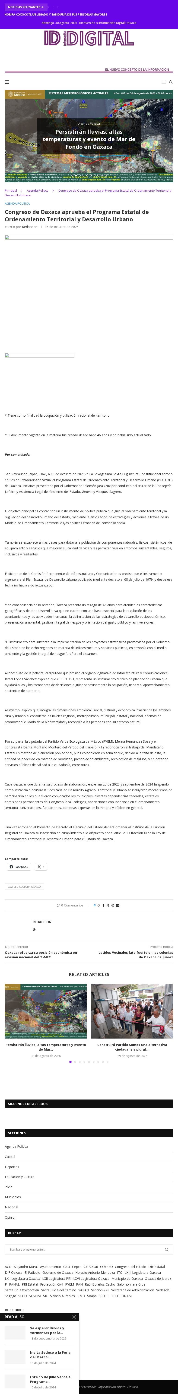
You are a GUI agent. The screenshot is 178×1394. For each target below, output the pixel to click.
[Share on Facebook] (104, 905)
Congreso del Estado (130, 1266)
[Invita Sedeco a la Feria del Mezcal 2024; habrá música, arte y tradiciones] (15, 1357)
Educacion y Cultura (19, 1177)
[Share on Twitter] (108, 905)
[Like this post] (98, 905)
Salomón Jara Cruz (131, 1284)
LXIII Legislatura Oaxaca (143, 1272)
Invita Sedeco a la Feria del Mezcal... (50, 1354)
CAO (66, 1266)
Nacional (11, 1207)
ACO (8, 1266)
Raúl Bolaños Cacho (100, 1284)
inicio (9, 1187)
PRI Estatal (30, 1284)
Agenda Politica (37, 190)
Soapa (92, 1296)
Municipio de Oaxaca (127, 1278)
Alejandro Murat (26, 1266)
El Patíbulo (32, 1272)
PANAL (14, 1284)
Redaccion (30, 227)
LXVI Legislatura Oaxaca (24, 886)
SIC (45, 1296)
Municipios (13, 1197)
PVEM (69, 1284)
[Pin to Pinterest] (112, 905)
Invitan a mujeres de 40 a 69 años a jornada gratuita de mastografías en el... (69, 14)
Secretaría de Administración (132, 1290)
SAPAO (83, 1290)
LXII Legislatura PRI (56, 1278)
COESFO (106, 1266)
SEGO (22, 1296)
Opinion (10, 1217)
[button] (53, 7)
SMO (81, 1296)
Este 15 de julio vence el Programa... (50, 1379)
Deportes (12, 1167)
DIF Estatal (156, 1266)
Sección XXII (100, 1290)
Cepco (77, 1266)
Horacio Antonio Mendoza (95, 1272)
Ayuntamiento (50, 1266)
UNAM (127, 1296)
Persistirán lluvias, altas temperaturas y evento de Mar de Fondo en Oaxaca (89, 139)
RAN (79, 1284)
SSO (102, 1296)
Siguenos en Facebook (28, 1104)
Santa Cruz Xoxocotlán (22, 1290)
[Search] (170, 82)
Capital (10, 1156)
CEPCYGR (91, 1266)
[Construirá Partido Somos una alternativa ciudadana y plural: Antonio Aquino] (132, 1011)
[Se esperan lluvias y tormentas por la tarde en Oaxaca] (15, 1333)
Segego (10, 1296)
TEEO (115, 1296)
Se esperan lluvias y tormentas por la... (47, 1330)
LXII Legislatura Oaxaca (22, 1278)
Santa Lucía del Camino (58, 1290)
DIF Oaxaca (13, 1272)
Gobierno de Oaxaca (57, 1272)
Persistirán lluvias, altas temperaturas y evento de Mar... (46, 1047)
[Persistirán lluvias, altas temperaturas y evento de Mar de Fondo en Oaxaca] (46, 1011)
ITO (120, 1272)
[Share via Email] (117, 905)
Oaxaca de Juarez (158, 1278)
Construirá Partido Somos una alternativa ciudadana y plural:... (132, 1047)
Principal (11, 190)
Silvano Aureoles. (63, 1296)
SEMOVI (35, 1296)
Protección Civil (51, 1284)
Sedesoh (162, 1290)
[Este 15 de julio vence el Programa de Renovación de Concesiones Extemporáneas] (15, 1381)
